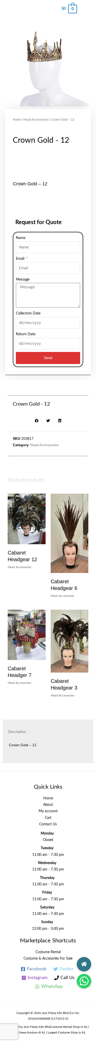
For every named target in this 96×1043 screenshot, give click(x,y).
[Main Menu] (86, 9)
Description (17, 732)
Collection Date (28, 313)
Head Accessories (36, 119)
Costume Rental (48, 952)
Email (20, 259)
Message (22, 279)
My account (48, 811)
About (48, 805)
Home (17, 119)
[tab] (47, 732)
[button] (84, 981)
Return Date (25, 334)
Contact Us (48, 824)
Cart (48, 818)
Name (20, 238)
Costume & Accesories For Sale (48, 958)
